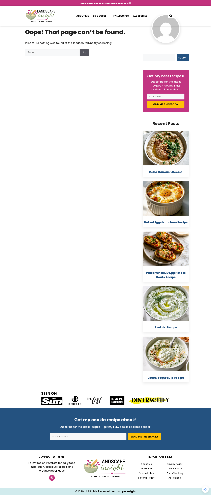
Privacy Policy (174, 464)
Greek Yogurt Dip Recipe (166, 378)
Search (182, 57)
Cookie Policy (146, 473)
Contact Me (146, 468)
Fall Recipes (121, 16)
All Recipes (140, 16)
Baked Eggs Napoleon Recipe (166, 222)
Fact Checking (175, 473)
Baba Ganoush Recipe (165, 172)
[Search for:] (52, 52)
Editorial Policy (146, 477)
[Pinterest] (52, 478)
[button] (101, 16)
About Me (82, 16)
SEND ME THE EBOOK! (165, 104)
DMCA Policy (175, 468)
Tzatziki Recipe (165, 327)
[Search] (84, 52)
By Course (99, 16)
